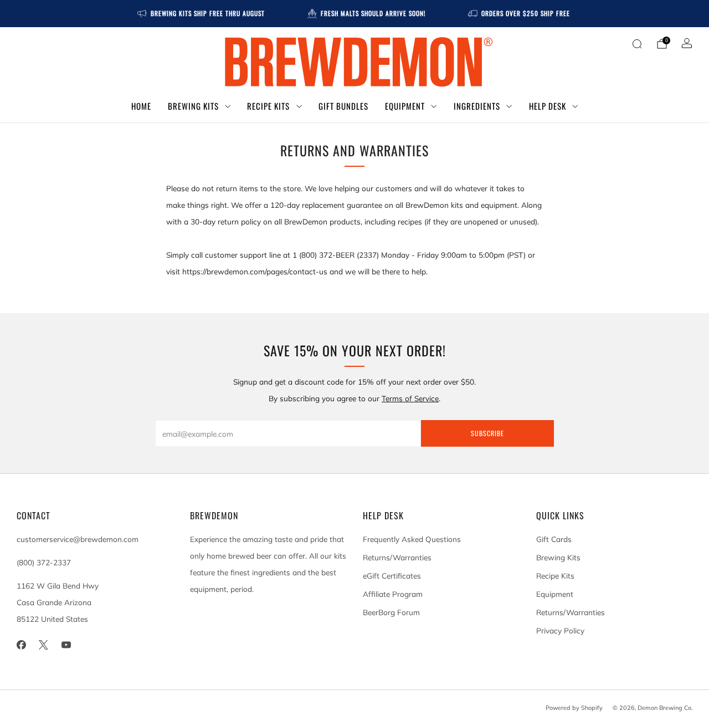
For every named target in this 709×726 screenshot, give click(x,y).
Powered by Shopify (574, 708)
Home (141, 106)
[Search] (637, 43)
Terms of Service (410, 398)
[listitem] (202, 13)
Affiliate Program (393, 594)
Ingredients (477, 106)
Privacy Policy (560, 630)
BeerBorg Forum (391, 612)
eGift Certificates (392, 575)
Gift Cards (554, 539)
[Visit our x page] (44, 645)
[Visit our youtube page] (66, 645)
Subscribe (487, 433)
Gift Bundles (343, 106)
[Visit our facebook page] (21, 645)
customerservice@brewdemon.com (77, 539)
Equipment (405, 106)
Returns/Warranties (397, 557)
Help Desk (547, 106)
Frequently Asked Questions (412, 539)
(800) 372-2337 (44, 562)
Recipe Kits (268, 106)
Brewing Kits (193, 106)
